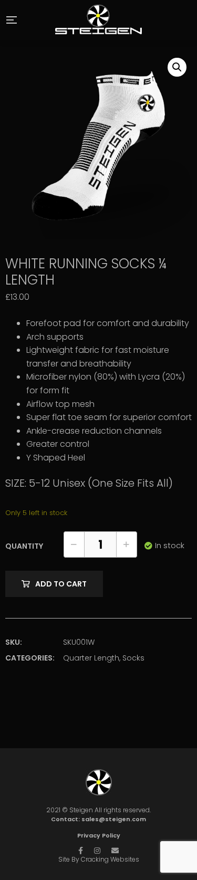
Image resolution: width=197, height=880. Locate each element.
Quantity (24, 546)
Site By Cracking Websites (98, 859)
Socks (133, 658)
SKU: (13, 642)
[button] (177, 67)
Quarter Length (91, 658)
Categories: (30, 658)
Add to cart (61, 584)
